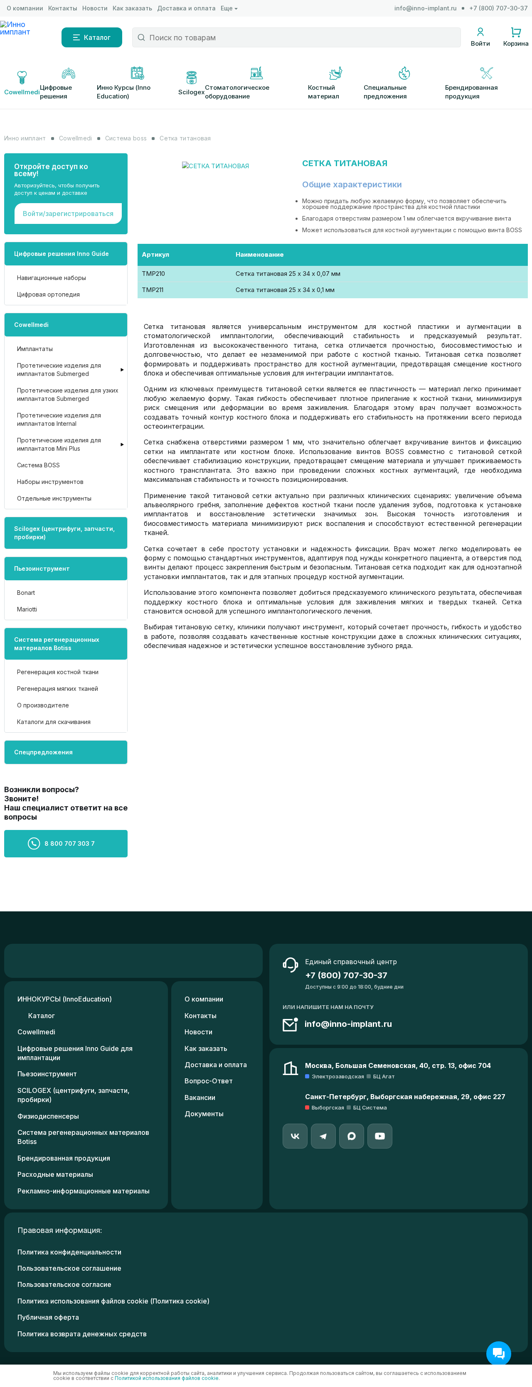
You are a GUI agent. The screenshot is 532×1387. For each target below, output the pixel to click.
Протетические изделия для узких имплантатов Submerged (67, 394)
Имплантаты (35, 348)
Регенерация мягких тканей (57, 688)
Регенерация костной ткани (58, 671)
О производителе (43, 705)
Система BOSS (38, 465)
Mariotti (27, 609)
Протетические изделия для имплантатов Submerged (59, 369)
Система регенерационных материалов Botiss (56, 643)
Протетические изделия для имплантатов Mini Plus (59, 444)
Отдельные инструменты (54, 498)
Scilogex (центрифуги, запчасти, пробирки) (64, 532)
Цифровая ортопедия (48, 294)
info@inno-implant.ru (425, 8)
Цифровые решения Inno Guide (61, 253)
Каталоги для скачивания (54, 721)
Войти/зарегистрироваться (68, 213)
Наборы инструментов (50, 481)
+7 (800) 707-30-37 (498, 8)
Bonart (26, 592)
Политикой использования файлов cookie (167, 1378)
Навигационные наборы (51, 277)
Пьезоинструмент (42, 568)
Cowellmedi (31, 324)
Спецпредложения (43, 752)
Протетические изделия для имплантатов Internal (59, 419)
